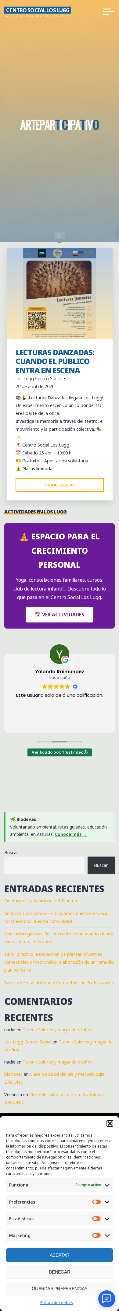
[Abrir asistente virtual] (106, 1298)
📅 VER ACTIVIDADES (59, 614)
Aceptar (60, 1255)
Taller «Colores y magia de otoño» (58, 1029)
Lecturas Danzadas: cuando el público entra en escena (54, 361)
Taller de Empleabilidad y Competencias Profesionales (59, 982)
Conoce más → (71, 834)
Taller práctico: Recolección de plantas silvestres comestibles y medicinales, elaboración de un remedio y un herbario (59, 962)
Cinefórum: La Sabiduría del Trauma (40, 900)
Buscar (11, 852)
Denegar (59, 1271)
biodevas (13, 1074)
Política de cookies (56, 1302)
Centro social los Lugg (37, 9)
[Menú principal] (108, 12)
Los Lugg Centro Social (27, 1042)
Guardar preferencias (59, 1288)
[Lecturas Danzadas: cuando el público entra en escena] (60, 293)
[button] (110, 1123)
